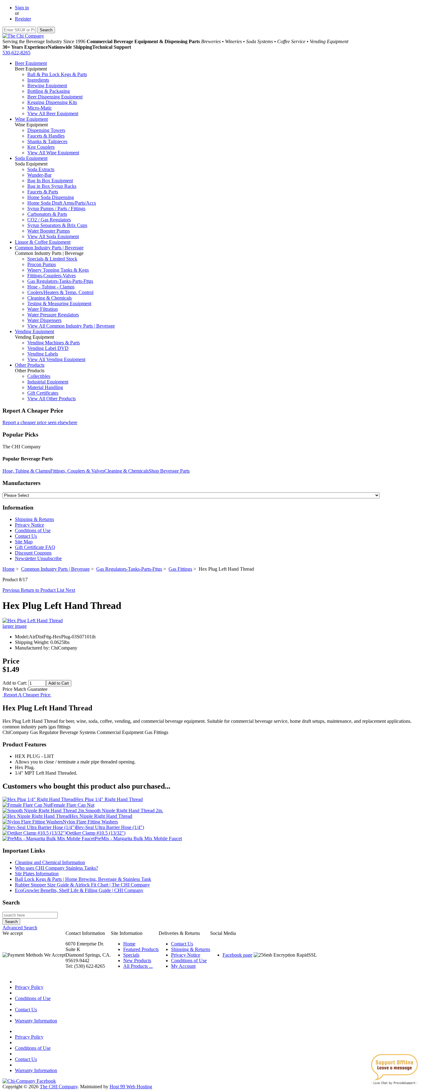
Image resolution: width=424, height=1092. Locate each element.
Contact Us (26, 536)
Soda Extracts (40, 169)
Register (23, 18)
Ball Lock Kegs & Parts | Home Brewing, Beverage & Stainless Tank (83, 879)
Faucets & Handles (46, 135)
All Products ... (138, 966)
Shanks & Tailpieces (47, 141)
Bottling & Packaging (48, 91)
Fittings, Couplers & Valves (77, 471)
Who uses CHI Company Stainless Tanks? (56, 868)
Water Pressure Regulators (53, 314)
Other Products (29, 365)
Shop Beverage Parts (169, 471)
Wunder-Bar (39, 175)
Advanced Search (19, 927)
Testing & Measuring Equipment (59, 303)
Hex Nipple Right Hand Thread (101, 816)
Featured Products (141, 949)
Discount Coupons (33, 552)
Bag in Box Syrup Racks (51, 186)
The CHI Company (59, 1086)
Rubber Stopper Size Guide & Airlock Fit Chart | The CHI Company (82, 884)
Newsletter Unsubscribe (38, 558)
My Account (183, 966)
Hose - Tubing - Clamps (50, 286)
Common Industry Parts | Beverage (49, 247)
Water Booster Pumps (48, 230)
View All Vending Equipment (56, 359)
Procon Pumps (41, 264)
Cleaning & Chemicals (49, 298)
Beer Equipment (31, 63)
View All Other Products (51, 398)
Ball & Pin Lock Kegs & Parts (57, 74)
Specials (131, 955)
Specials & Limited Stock (52, 258)
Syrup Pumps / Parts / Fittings (56, 208)
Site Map (24, 541)
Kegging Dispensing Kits (52, 102)
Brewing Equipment (47, 85)
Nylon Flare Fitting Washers (90, 821)
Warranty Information (36, 1020)
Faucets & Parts (42, 191)
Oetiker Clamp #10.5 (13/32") (95, 833)
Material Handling (45, 387)
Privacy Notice (29, 525)
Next (70, 590)
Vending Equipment (34, 331)
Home (8, 569)
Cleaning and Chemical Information (50, 862)
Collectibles (38, 376)
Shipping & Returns (34, 519)
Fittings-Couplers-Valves (51, 275)
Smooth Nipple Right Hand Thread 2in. (124, 810)
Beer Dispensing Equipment (55, 96)
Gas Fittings (180, 569)
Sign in (22, 7)
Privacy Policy (29, 987)
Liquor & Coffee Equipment (42, 242)
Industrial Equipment (47, 381)
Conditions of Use (33, 530)
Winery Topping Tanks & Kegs (58, 270)
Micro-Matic (39, 108)
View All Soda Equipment (53, 236)
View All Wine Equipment (53, 152)
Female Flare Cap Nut (72, 805)
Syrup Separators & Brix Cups (57, 225)
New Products (137, 960)
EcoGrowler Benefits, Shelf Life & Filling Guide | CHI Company (79, 890)
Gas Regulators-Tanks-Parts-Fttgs (60, 281)
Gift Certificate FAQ (35, 547)
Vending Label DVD (48, 348)
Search (11, 902)
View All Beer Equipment (52, 113)
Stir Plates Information (37, 873)
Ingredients (38, 80)
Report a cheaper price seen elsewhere (39, 422)
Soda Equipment (31, 158)
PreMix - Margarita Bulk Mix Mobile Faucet (138, 838)
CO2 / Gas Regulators (49, 219)
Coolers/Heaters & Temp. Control (60, 292)
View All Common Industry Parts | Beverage (71, 326)
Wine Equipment (31, 119)
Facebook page (237, 955)
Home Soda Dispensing (50, 197)
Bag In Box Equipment (50, 180)
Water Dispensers (44, 320)
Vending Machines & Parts (53, 342)
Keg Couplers (41, 147)
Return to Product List (43, 590)
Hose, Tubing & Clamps (26, 471)
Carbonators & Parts (47, 214)
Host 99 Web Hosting (131, 1086)
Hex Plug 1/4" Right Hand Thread (109, 799)
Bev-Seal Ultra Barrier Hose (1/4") (110, 827)
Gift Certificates (42, 393)
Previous (11, 590)
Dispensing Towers (46, 130)
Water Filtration (42, 309)
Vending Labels (42, 353)
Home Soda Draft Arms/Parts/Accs (61, 203)
